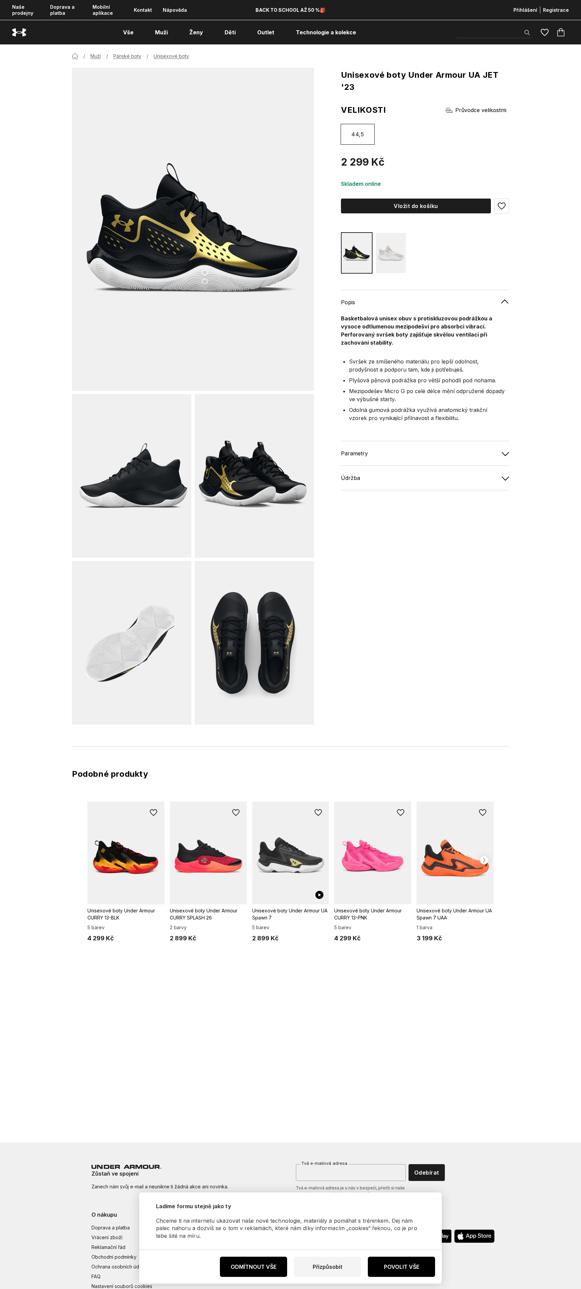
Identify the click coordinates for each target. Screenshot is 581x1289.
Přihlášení (525, 10)
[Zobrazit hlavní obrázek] (193, 229)
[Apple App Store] (474, 1236)
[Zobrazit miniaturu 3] (131, 643)
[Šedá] (391, 253)
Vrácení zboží (106, 1237)
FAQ (96, 1276)
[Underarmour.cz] (19, 32)
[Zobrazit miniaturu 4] (254, 643)
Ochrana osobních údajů (118, 1266)
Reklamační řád (108, 1247)
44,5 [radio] (357, 134)
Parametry (354, 453)
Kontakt (143, 10)
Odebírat (426, 1172)
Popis (348, 302)
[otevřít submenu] (140, 32)
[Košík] (561, 32)
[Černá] (357, 253)
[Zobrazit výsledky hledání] (527, 32)
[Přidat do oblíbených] (153, 812)
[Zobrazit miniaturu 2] (254, 476)
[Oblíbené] (545, 32)
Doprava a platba (62, 10)
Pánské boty (127, 56)
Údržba (350, 478)
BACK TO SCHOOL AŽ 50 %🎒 (290, 10)
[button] (501, 206)
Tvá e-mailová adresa (324, 1163)
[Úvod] (75, 56)
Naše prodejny (22, 10)
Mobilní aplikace (102, 10)
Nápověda (175, 10)
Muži (95, 56)
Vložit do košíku (416, 206)
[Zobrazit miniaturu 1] (131, 476)
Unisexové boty (171, 56)
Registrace (556, 10)
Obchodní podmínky (114, 1257)
